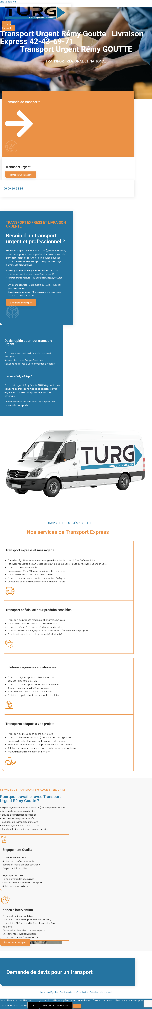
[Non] (77, 1006)
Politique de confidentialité (55, 1005)
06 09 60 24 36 (13, 188)
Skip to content (8, 1)
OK (33, 1005)
